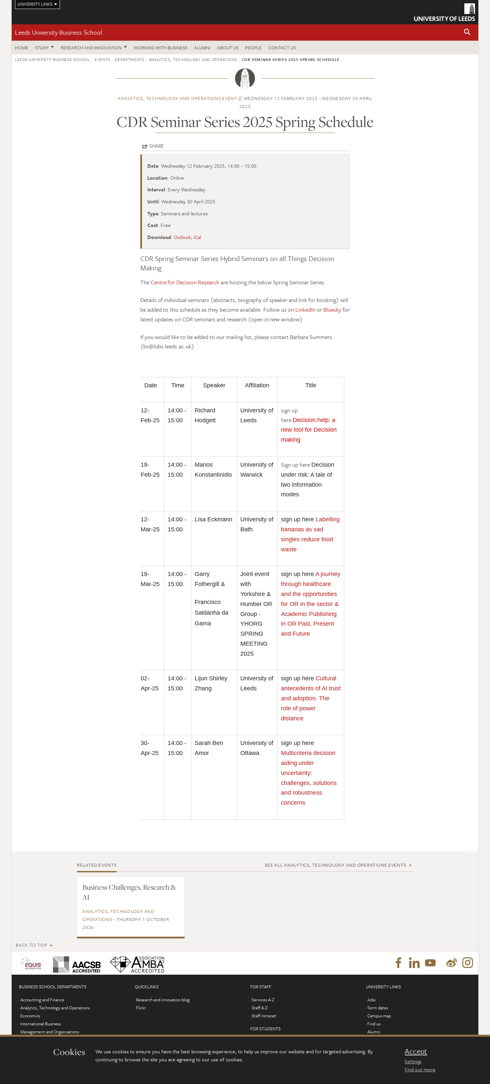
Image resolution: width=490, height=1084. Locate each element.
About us (227, 47)
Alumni (202, 47)
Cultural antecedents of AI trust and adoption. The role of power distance (311, 698)
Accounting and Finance (42, 999)
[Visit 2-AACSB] (75, 963)
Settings (413, 1061)
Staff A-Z (260, 1007)
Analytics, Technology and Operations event (177, 98)
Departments (129, 59)
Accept (416, 1051)
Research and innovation (91, 47)
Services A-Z (263, 999)
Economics (30, 1015)
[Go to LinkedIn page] (414, 963)
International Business (40, 1023)
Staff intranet (264, 1015)
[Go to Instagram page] (467, 963)
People (253, 47)
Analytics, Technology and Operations (193, 59)
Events (102, 59)
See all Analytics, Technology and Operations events (335, 864)
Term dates (377, 1007)
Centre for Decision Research (185, 282)
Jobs (371, 999)
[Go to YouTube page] (430, 963)
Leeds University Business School (58, 32)
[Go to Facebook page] (398, 963)
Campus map (379, 1015)
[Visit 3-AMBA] (135, 963)
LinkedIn (305, 309)
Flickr (141, 1007)
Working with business (160, 47)
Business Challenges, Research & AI (129, 892)
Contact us (282, 47)
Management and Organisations (49, 1031)
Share (156, 145)
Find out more (420, 1069)
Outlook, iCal (187, 237)
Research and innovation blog (163, 999)
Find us (373, 1023)
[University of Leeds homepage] (444, 12)
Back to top (31, 944)
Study (42, 47)
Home (21, 47)
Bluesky (332, 309)
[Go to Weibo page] (451, 963)
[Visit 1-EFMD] (32, 963)
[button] (467, 32)
